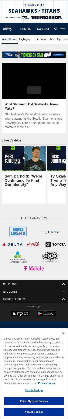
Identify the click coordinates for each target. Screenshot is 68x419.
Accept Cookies (34, 411)
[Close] (63, 333)
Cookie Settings (34, 390)
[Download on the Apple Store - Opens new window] (20, 313)
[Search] (55, 28)
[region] (34, 373)
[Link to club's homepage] (7, 27)
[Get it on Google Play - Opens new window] (46, 314)
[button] (34, 90)
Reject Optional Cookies (34, 401)
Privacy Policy (16, 382)
